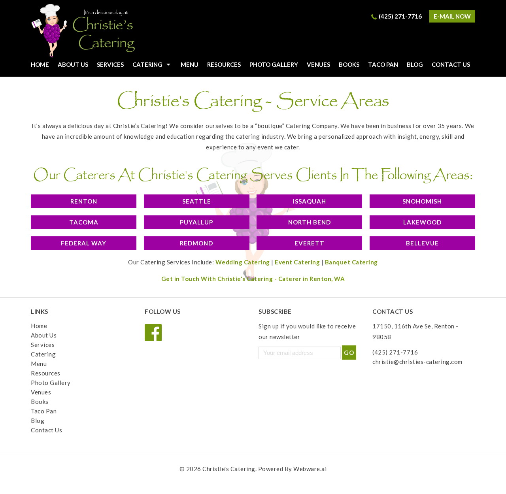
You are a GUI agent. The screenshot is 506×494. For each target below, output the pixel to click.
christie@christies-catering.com (417, 361)
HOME (40, 64)
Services (110, 64)
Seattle (196, 201)
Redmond (196, 243)
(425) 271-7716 (400, 16)
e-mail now (452, 16)
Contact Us (451, 64)
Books (349, 64)
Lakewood (422, 222)
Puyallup (196, 222)
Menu (189, 64)
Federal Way (83, 243)
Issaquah (309, 201)
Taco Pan (383, 64)
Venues (318, 64)
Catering (147, 64)
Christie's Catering (228, 468)
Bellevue (422, 243)
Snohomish (422, 201)
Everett (310, 243)
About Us (73, 64)
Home (39, 325)
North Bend (309, 222)
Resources (224, 64)
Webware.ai (310, 468)
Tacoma (83, 222)
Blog (415, 64)
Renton (83, 201)
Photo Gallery (273, 64)
